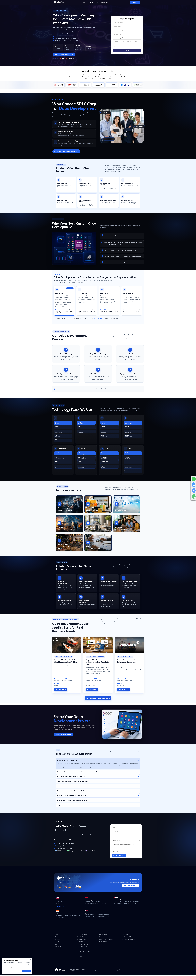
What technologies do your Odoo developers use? (71, 776)
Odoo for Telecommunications (107, 939)
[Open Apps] (93, 2)
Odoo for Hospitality (104, 936)
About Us (57, 936)
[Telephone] (194, 496)
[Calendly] (193, 484)
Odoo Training (81, 956)
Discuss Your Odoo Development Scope (65, 151)
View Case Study (60, 689)
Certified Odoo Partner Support (68, 122)
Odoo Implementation (83, 936)
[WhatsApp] (194, 479)
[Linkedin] (68, 882)
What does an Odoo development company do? (71, 786)
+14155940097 (60, 906)
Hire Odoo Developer (82, 944)
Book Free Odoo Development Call (63, 54)
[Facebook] (58, 882)
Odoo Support (80, 954)
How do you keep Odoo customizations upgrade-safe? (72, 800)
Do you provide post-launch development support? (72, 805)
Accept (26, 971)
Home (56, 934)
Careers (57, 941)
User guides (118, 970)
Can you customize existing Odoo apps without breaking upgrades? (77, 771)
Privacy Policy (58, 946)
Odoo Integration (81, 941)
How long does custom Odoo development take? (71, 790)
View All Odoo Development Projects (99, 698)
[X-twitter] (61, 882)
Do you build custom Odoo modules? (67, 760)
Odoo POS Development (83, 951)
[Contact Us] (194, 490)
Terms (15, 967)
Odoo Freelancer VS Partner (128, 939)
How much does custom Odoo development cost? (71, 795)
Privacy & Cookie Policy (8, 967)
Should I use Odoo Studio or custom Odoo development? (73, 781)
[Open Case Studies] (108, 2)
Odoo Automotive (103, 934)
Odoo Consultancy (82, 946)
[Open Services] (87, 2)
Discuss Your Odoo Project (63, 734)
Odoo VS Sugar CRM (126, 936)
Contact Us (58, 939)
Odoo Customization (82, 939)
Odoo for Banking (103, 941)
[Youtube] (64, 882)
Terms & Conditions (60, 944)
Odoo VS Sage (124, 934)
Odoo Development (82, 934)
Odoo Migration (81, 949)
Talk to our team (98, 318)
